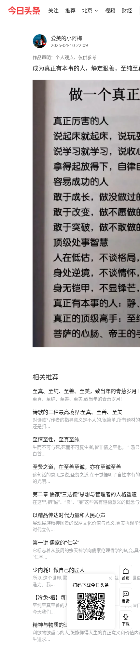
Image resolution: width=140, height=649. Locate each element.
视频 (110, 10)
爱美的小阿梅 (66, 38)
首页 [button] (126, 578)
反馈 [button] (126, 601)
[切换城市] (96, 10)
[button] (53, 10)
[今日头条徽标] (24, 10)
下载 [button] (124, 618)
